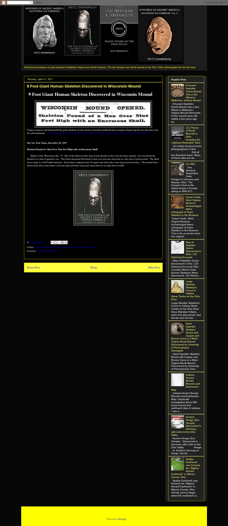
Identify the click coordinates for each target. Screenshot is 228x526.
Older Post (154, 267)
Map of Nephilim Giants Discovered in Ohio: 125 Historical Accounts (186, 250)
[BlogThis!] (56, 242)
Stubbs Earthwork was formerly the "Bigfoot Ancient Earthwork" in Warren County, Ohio (185, 468)
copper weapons (56, 247)
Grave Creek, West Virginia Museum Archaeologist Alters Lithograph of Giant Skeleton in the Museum (186, 206)
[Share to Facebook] (62, 242)
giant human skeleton (75, 247)
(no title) (190, 163)
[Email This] (52, 242)
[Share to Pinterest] (66, 242)
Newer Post (33, 267)
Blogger (122, 518)
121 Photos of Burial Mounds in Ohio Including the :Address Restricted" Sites (185, 135)
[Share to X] (59, 242)
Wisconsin (92, 247)
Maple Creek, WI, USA (48, 250)
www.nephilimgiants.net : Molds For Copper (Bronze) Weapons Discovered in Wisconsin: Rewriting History (98, 133)
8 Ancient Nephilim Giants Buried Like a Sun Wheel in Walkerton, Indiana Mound (186, 93)
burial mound (41, 247)
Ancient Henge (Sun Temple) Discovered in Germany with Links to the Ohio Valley (186, 426)
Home (93, 267)
